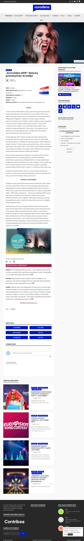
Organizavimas (37, 389)
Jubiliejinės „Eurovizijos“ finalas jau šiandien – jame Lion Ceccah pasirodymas (40, 478)
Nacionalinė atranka (31, 16)
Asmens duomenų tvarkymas (44, 540)
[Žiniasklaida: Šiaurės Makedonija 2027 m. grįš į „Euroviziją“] (16, 453)
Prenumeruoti (66, 94)
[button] (69, 89)
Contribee (16, 328)
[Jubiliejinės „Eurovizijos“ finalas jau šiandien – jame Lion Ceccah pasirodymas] (16, 481)
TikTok (40, 333)
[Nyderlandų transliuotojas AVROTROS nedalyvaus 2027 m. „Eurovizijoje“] (16, 397)
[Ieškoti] (79, 15)
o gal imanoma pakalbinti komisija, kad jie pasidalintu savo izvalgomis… (73, 521)
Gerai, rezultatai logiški (67, 138)
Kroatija (13, 309)
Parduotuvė (8, 16)
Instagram (17, 333)
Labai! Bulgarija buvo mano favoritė (70, 136)
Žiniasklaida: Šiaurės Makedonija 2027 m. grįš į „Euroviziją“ (41, 448)
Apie (41, 20)
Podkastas (55, 16)
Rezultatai (69, 152)
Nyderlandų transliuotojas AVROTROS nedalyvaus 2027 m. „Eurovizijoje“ (41, 394)
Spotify (40, 337)
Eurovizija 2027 (43, 387)
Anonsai (34, 471)
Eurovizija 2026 (18, 16)
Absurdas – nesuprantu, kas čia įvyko (70, 143)
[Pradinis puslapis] (42, 8)
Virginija (12, 79)
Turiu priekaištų (65, 141)
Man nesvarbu (64, 145)
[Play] (29, 241)
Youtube (41, 328)
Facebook (17, 337)
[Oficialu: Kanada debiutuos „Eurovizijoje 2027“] (16, 425)
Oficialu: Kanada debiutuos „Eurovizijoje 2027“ (40, 420)
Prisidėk (77, 16)
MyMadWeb (78, 540)
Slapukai (35, 540)
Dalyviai (9, 70)
